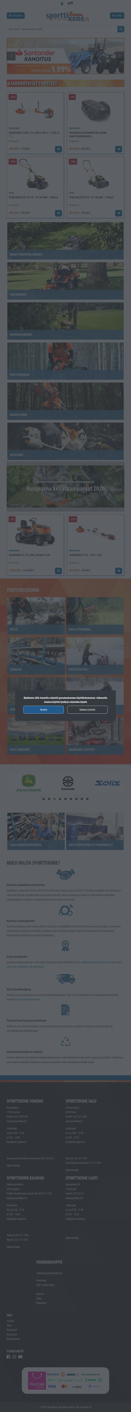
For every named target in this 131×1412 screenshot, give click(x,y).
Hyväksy (43, 709)
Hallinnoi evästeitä (87, 709)
